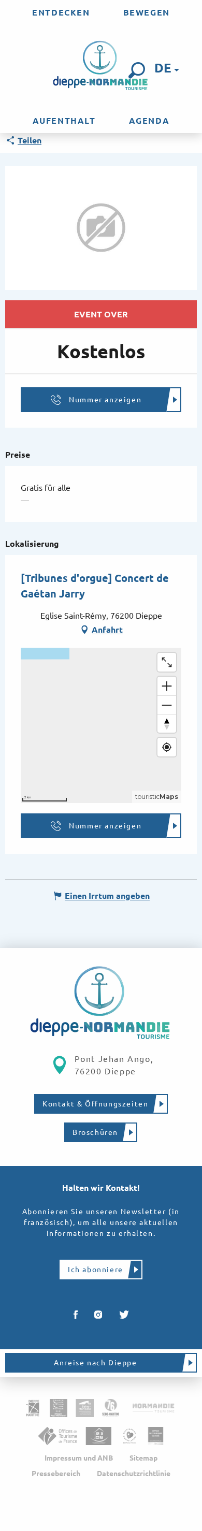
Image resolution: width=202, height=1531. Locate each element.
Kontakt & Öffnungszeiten (95, 1104)
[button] (136, 70)
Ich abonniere (95, 1269)
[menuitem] (61, 12)
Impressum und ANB (79, 1458)
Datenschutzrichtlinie (133, 1473)
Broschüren (95, 1132)
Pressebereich (56, 1473)
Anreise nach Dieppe (95, 1363)
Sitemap (143, 1458)
